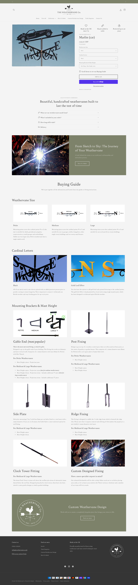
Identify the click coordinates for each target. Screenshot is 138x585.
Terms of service (54, 581)
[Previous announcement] (12, 1)
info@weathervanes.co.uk (19, 550)
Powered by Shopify (29, 581)
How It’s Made (45, 555)
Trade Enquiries (45, 549)
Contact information (64, 581)
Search (42, 546)
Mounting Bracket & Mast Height (87, 62)
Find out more (87, 518)
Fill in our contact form (19, 554)
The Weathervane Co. (20, 581)
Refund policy (39, 581)
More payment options (98, 86)
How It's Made (82, 163)
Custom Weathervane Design (48, 552)
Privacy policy (46, 581)
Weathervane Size (83, 47)
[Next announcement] (125, 1)
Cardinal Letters (83, 55)
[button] (14, 10)
